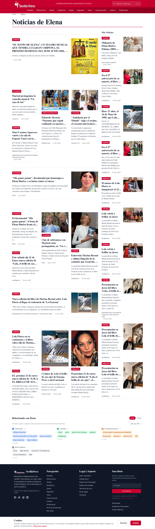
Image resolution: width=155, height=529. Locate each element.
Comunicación (100, 10)
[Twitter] (19, 497)
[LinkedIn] (27, 497)
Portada (30, 10)
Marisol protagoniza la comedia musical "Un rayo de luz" (24, 99)
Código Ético (84, 479)
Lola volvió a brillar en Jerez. (110, 250)
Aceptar (136, 523)
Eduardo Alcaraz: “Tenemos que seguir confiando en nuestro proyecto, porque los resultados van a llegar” (54, 124)
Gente (71, 10)
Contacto (82, 495)
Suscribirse (126, 491)
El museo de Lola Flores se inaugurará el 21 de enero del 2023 (111, 187)
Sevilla (51, 10)
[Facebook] (15, 497)
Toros (90, 10)
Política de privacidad (127, 498)
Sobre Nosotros (85, 476)
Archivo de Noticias (54, 508)
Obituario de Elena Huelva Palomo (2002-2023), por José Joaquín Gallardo (111, 49)
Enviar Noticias (117, 509)
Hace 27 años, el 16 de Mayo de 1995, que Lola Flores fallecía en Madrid (110, 117)
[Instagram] (23, 497)
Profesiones (123, 10)
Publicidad (116, 503)
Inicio (14, 14)
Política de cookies (40, 526)
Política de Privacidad (87, 482)
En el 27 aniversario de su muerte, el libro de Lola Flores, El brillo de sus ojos (111, 153)
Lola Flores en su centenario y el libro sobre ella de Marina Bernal (23, 341)
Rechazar (123, 523)
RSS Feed (50, 511)
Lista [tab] (132, 418)
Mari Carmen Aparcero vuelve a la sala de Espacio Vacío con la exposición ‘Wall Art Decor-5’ (24, 138)
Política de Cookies (86, 485)
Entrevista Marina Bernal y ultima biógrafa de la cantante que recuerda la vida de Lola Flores (84, 260)
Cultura (113, 10)
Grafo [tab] (139, 418)
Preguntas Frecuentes (120, 506)
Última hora (41, 10)
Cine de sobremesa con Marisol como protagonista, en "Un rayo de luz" (55, 244)
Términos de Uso (85, 488)
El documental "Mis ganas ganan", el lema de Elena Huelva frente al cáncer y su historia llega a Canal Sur (25, 224)
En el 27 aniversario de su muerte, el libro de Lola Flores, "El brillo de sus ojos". (111, 81)
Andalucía (61, 10)
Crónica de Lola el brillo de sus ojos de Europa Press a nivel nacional (54, 377)
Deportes (80, 10)
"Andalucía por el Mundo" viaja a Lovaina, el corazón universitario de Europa (84, 122)
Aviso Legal (83, 492)
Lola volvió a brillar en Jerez (110, 215)
